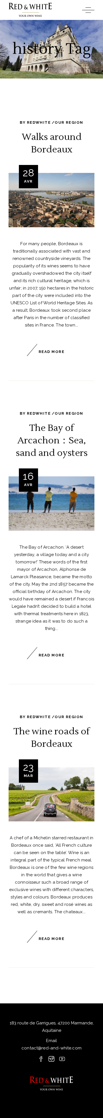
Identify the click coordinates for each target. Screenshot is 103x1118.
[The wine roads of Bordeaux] (51, 794)
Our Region (69, 122)
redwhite (39, 122)
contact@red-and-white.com (51, 1048)
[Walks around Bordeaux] (51, 200)
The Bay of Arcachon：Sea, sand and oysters (52, 440)
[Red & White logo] (51, 1083)
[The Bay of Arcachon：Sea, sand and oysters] (51, 503)
